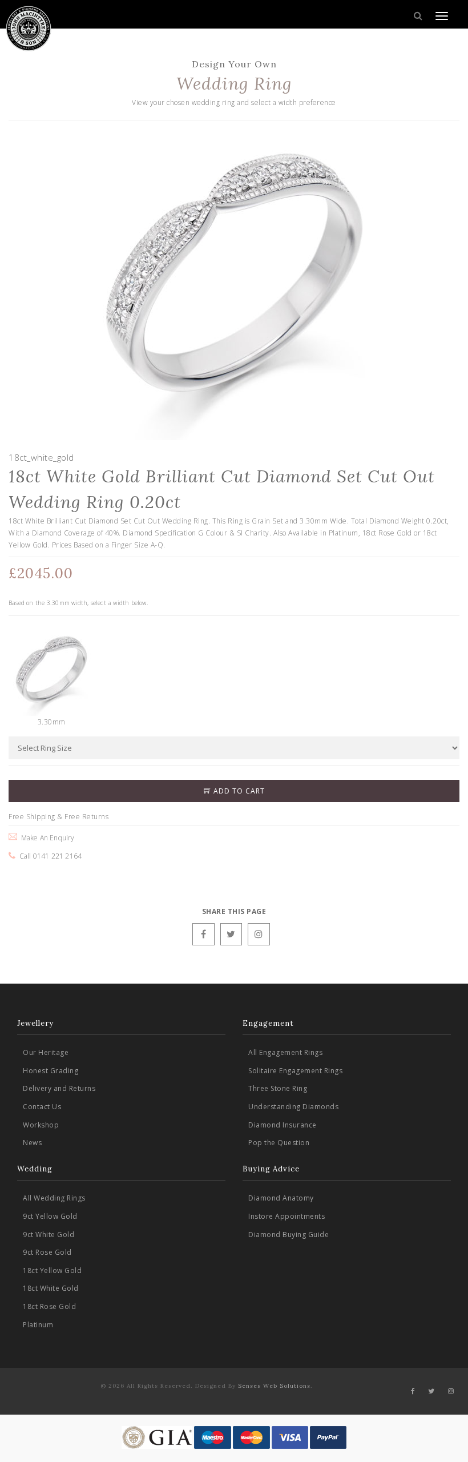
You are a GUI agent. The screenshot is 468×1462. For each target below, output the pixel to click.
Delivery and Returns (59, 1088)
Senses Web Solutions (274, 1385)
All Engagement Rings (285, 1052)
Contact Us (42, 1106)
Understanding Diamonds (293, 1106)
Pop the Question (278, 1142)
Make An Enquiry (45, 838)
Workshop (41, 1125)
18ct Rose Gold (49, 1306)
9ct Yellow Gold (50, 1216)
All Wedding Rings (54, 1198)
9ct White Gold (48, 1234)
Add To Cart (238, 791)
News (32, 1142)
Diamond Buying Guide (288, 1234)
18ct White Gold (51, 1288)
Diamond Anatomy (281, 1198)
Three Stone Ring (277, 1088)
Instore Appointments (286, 1216)
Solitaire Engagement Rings (295, 1071)
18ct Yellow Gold (52, 1270)
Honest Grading (50, 1071)
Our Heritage (45, 1052)
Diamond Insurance (282, 1125)
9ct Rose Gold (47, 1252)
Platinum (38, 1325)
